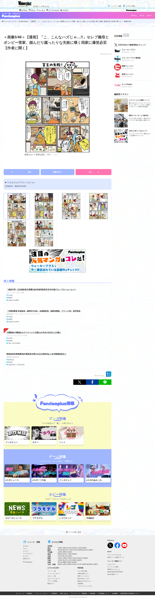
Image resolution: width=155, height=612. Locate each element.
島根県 (79, 560)
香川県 (60, 562)
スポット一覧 (52, 576)
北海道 (50, 546)
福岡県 (60, 564)
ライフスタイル (53, 10)
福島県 (84, 548)
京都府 (65, 558)
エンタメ (42, 10)
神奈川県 (65, 550)
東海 (49, 554)
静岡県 (74, 554)
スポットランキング (54, 578)
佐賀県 (65, 564)
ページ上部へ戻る (74, 532)
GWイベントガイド (83, 576)
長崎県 (70, 564)
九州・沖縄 (51, 564)
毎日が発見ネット (112, 574)
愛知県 (60, 554)
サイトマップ (20, 593)
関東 (49, 550)
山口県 (70, 560)
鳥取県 (74, 560)
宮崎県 (84, 564)
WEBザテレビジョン (113, 569)
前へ (30, 172)
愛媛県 (65, 562)
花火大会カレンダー (84, 578)
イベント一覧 (52, 571)
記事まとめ (26, 558)
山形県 (79, 548)
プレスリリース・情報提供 (79, 593)
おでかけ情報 (130, 6)
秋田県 (74, 548)
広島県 (60, 560)
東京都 (60, 550)
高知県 (74, 562)
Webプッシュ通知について (115, 557)
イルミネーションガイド (85, 586)
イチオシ (133, 15)
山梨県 (60, 552)
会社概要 (114, 593)
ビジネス (65, 10)
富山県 (65, 556)
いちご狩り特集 (82, 571)
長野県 (65, 552)
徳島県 (70, 562)
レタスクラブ (111, 564)
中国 (49, 560)
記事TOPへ (57, 172)
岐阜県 (65, 554)
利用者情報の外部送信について (129, 593)
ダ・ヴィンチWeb (112, 567)
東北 (49, 548)
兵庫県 (70, 558)
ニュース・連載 (116, 6)
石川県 (60, 556)
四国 (49, 562)
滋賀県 (86, 558)
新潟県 (70, 552)
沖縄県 (95, 564)
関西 (49, 558)
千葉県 (71, 550)
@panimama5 (20, 186)
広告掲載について (103, 593)
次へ (91, 172)
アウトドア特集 (52, 581)
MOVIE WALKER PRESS (115, 572)
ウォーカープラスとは (114, 555)
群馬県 (81, 550)
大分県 (79, 564)
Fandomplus (28, 562)
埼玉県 (76, 550)
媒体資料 (92, 593)
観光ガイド (51, 583)
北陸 (49, 556)
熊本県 (74, 564)
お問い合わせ (64, 593)
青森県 (65, 548)
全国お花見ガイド (83, 573)
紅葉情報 (80, 583)
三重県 (70, 554)
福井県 (70, 556)
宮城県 (60, 548)
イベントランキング (54, 573)
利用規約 (29, 593)
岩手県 (70, 548)
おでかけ (24, 10)
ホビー (149, 15)
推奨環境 (54, 593)
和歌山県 (80, 558)
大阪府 (60, 558)
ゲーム (142, 15)
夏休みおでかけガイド (84, 581)
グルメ (33, 10)
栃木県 (86, 550)
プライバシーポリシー (42, 593)
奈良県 (74, 558)
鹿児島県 (89, 564)
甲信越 (50, 552)
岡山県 (65, 560)
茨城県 (90, 550)
